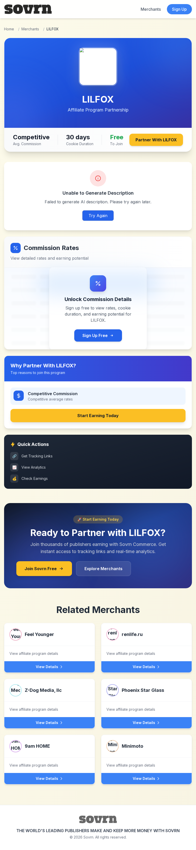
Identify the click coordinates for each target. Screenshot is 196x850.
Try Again (98, 215)
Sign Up (179, 9)
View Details (47, 667)
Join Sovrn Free (40, 568)
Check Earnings (30, 478)
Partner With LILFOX (156, 139)
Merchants (151, 9)
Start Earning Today (98, 415)
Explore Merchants (103, 568)
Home (9, 29)
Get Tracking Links (32, 456)
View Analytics (29, 467)
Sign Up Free (95, 335)
